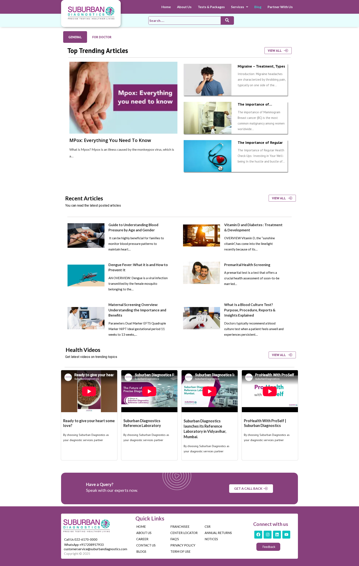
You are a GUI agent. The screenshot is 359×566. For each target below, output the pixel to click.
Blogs (141, 551)
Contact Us (146, 545)
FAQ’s (174, 539)
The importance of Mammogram (253, 106)
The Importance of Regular (260, 142)
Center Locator (184, 533)
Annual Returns (218, 533)
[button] (239, 7)
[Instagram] (268, 535)
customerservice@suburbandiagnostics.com (95, 549)
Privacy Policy (182, 545)
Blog (257, 7)
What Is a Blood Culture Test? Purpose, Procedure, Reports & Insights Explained (249, 309)
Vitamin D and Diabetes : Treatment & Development (253, 227)
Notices (211, 539)
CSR (207, 526)
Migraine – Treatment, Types (261, 66)
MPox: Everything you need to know (110, 140)
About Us (184, 7)
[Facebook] (258, 535)
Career (142, 539)
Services (237, 7)
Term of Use (180, 551)
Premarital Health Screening (247, 265)
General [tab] (75, 37)
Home (166, 7)
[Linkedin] (277, 535)
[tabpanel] (179, 114)
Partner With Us (280, 7)
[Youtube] (286, 535)
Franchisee (179, 526)
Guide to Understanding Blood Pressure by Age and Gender (133, 227)
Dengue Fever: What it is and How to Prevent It (138, 267)
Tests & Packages (211, 7)
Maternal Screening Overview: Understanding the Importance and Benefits (137, 309)
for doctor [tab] (101, 37)
